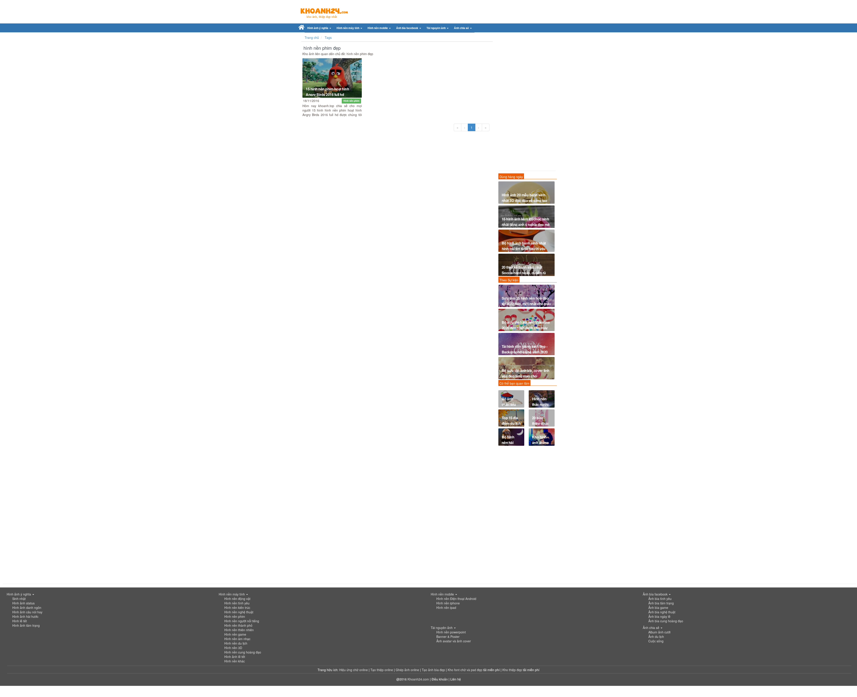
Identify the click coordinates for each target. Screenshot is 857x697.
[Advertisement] (526, 103)
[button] (319, 28)
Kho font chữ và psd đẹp (465, 670)
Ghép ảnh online (408, 670)
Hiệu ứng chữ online (353, 670)
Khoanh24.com (418, 679)
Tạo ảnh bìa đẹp (434, 670)
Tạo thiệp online (381, 670)
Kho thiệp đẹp (512, 670)
